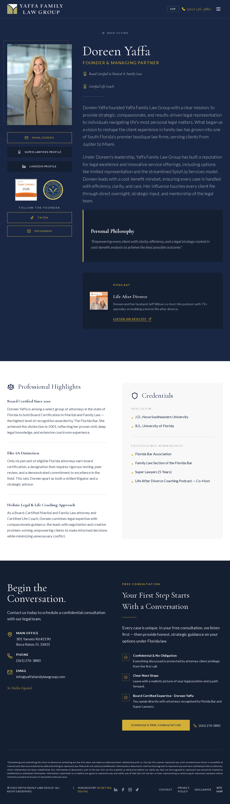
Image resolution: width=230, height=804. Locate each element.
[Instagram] (130, 789)
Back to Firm (117, 33)
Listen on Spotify (130, 318)
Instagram (43, 231)
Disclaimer (203, 789)
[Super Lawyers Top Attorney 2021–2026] (26, 190)
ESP (173, 9)
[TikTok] (137, 789)
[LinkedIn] (115, 789)
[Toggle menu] (218, 8)
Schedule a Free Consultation (156, 725)
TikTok (43, 217)
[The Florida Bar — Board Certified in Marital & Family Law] (53, 190)
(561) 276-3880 (209, 725)
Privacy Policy (183, 789)
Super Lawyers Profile (43, 152)
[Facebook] (123, 789)
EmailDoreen (43, 137)
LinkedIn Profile (43, 166)
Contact (165, 789)
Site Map (220, 789)
